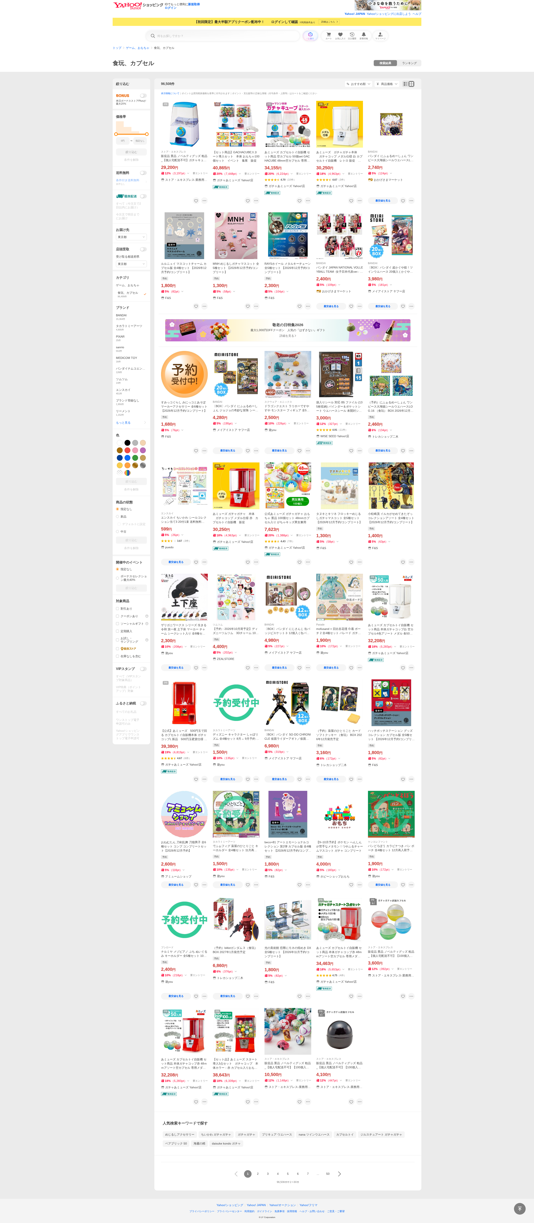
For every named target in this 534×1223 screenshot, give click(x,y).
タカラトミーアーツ (224, 730)
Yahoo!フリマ (308, 1205)
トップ (117, 47)
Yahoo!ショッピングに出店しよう (389, 13)
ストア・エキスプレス (173, 151)
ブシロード (167, 947)
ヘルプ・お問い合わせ (312, 1211)
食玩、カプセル (133, 63)
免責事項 (280, 1211)
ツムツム (218, 624)
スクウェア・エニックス (278, 401)
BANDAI (372, 151)
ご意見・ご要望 (336, 1211)
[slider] (116, 134)
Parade (320, 624)
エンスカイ (167, 513)
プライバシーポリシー (201, 1211)
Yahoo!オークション (282, 1205)
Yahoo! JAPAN (355, 13)
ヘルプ (417, 13)
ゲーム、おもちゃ (137, 47)
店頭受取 (122, 249)
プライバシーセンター (229, 1211)
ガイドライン (264, 1211)
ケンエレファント (378, 841)
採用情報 (292, 1211)
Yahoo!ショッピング (230, 1205)
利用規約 (249, 1211)
